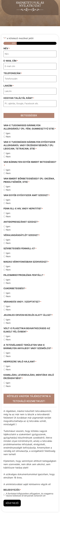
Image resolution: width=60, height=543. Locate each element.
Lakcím (8, 86)
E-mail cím (10, 61)
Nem (8, 137)
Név (6, 48)
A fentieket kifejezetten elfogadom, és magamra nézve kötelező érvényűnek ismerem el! (29, 495)
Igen (8, 133)
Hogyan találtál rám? (18, 98)
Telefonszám (12, 73)
